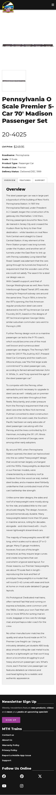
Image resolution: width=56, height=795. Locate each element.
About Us (7, 740)
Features (25, 180)
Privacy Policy (9, 750)
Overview (9, 180)
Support (40, 180)
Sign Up (11, 720)
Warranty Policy (10, 745)
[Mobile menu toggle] (53, 5)
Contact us (8, 735)
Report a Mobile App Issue (16, 755)
